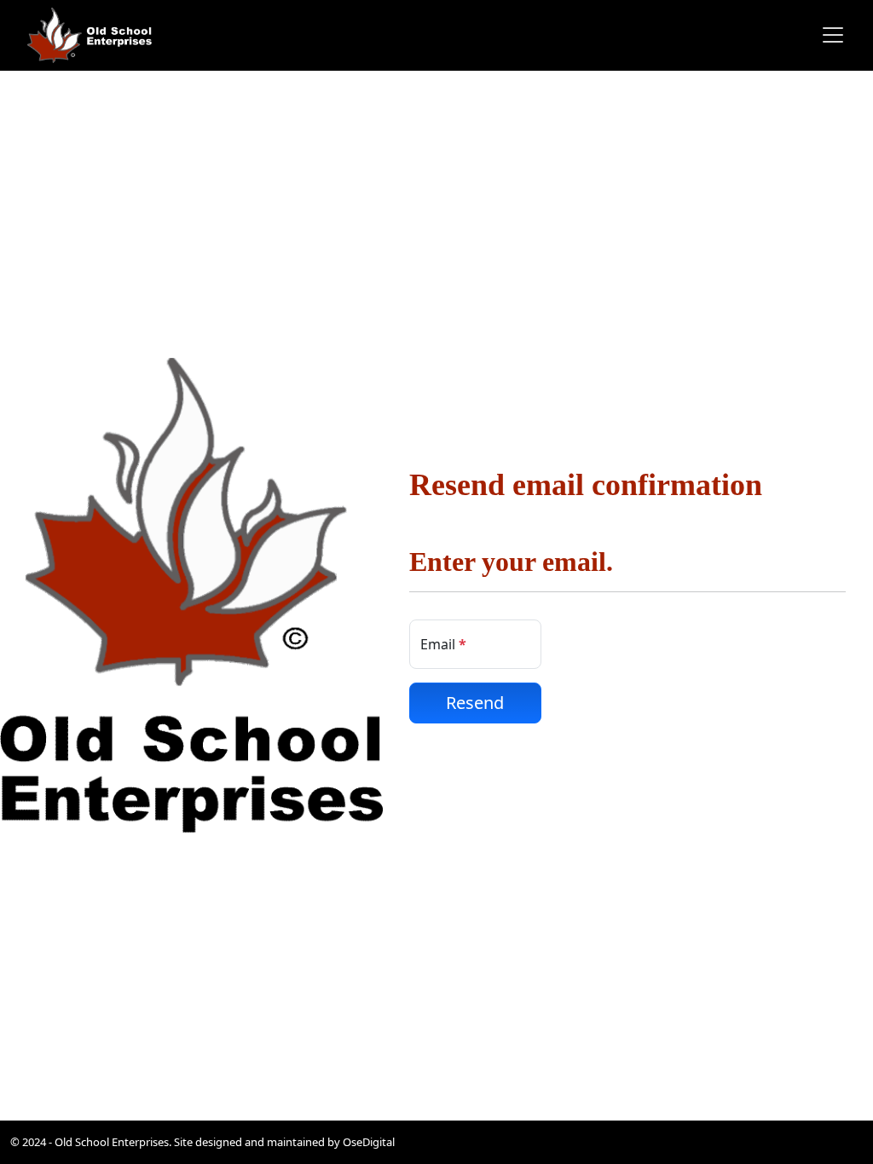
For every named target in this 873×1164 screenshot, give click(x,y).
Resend (475, 702)
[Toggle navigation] (828, 35)
